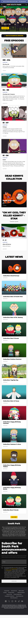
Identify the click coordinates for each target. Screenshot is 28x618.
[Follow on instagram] (12, 601)
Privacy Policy (9, 569)
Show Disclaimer (14, 597)
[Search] (26, 4)
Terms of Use (14, 568)
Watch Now (5, 28)
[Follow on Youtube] (22, 601)
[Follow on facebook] (6, 601)
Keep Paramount (19, 596)
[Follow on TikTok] (19, 601)
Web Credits (21, 590)
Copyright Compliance (9, 596)
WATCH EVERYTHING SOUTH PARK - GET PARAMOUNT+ (14, 1)
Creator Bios (6, 590)
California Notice (21, 592)
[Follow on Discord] (15, 601)
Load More (14, 517)
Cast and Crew (14, 590)
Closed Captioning (17, 594)
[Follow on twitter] (9, 601)
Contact (5, 592)
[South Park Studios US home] (14, 4)
